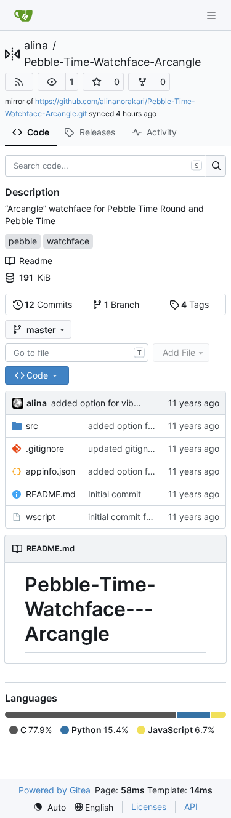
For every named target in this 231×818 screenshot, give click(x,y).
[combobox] (76, 352)
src (32, 425)
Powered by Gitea (54, 790)
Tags (195, 304)
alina (36, 45)
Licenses (148, 806)
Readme (35, 260)
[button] (52, 82)
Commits (48, 304)
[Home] (23, 15)
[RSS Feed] (19, 82)
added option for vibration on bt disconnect (139, 403)
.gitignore (45, 448)
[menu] (49, 807)
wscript (40, 516)
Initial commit (114, 494)
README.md (51, 494)
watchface (68, 241)
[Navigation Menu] (212, 15)
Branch (121, 304)
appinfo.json (50, 471)
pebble (23, 241)
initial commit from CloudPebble (152, 516)
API (191, 806)
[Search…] (216, 166)
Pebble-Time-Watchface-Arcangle (112, 62)
